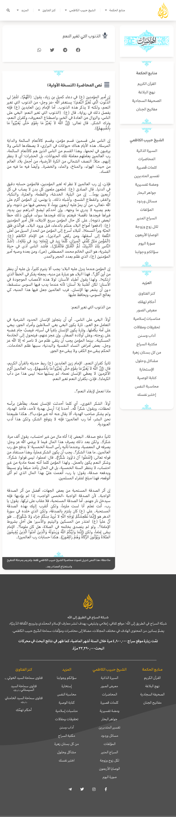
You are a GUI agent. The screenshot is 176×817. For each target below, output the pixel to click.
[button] (8, 10)
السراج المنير (109, 752)
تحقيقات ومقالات (66, 719)
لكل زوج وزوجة (109, 760)
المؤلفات (110, 744)
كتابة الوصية (67, 702)
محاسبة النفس (66, 694)
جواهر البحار (109, 719)
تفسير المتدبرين (109, 727)
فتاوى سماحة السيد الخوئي (24, 677)
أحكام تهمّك (24, 710)
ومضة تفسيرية (109, 710)
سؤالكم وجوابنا (67, 677)
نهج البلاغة (152, 686)
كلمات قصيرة (109, 702)
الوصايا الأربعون (109, 768)
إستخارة (66, 686)
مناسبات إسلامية (66, 710)
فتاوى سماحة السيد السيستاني (24, 688)
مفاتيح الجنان (152, 702)
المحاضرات (109, 694)
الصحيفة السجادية (152, 694)
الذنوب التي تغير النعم (82, 36)
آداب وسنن (66, 727)
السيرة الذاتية (109, 677)
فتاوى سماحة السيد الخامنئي (24, 699)
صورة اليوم (109, 777)
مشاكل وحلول (66, 752)
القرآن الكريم (152, 677)
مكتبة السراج (66, 735)
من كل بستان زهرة (66, 744)
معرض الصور (109, 686)
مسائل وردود (109, 735)
